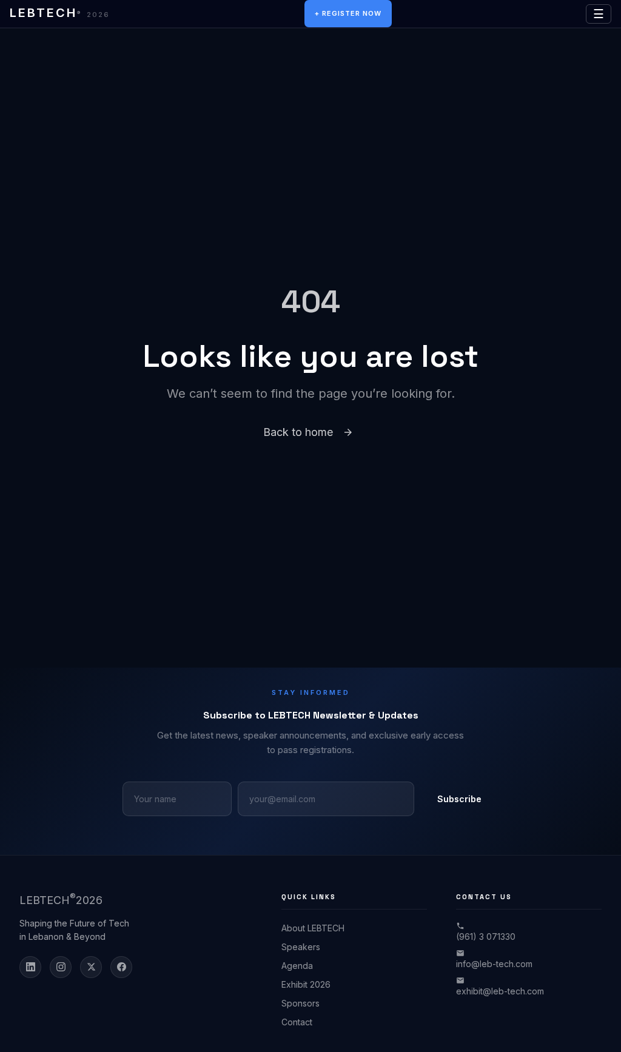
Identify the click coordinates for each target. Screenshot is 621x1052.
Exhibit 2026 (306, 984)
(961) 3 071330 (485, 936)
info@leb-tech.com (494, 964)
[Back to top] (590, 1029)
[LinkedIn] (30, 967)
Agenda (297, 965)
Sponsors (300, 1003)
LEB (60, 899)
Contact (296, 1022)
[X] (91, 967)
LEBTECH (60, 12)
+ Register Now (348, 13)
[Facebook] (121, 967)
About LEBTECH (312, 928)
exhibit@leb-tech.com (500, 991)
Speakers (300, 947)
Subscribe (459, 799)
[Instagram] (61, 967)
